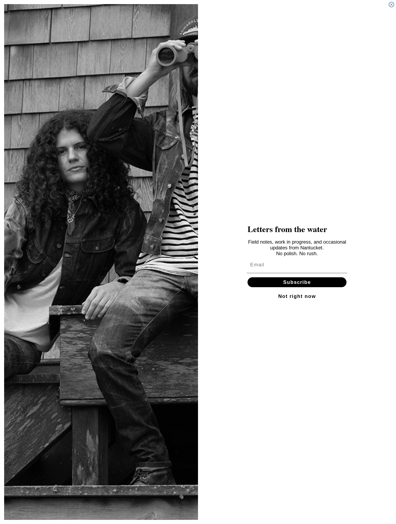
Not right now (297, 296)
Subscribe (297, 282)
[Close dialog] (391, 4)
